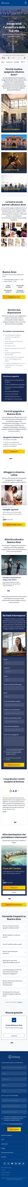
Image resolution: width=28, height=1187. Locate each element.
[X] (8, 1163)
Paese (5, 676)
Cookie (3, 1170)
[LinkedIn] (19, 1163)
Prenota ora (14, 451)
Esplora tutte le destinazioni (14, 904)
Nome (5, 659)
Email (5, 693)
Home (2, 62)
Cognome (6, 668)
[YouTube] (12, 1163)
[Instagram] (15, 1163)
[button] (14, 927)
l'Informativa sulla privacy (15, 1123)
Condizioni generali (5, 1172)
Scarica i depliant (14, 1129)
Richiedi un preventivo (14, 765)
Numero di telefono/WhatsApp (13, 684)
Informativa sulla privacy (6, 1167)
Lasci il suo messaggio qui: (11, 734)
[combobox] (14, 680)
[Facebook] (4, 1163)
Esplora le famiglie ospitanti (14, 524)
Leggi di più (14, 1036)
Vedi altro (20, 1002)
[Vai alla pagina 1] (11, 42)
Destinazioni (9, 62)
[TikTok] (23, 1163)
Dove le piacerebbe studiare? (12, 701)
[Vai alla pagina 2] (13, 42)
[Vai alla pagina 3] (16, 42)
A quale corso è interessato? (12, 709)
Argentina (16, 62)
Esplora (14, 892)
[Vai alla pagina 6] (20, 235)
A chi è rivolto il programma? (11, 726)
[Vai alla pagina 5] (18, 235)
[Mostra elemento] (4, 242)
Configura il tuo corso (14, 297)
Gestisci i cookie (5, 1174)
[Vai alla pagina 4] (16, 235)
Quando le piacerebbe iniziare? (12, 718)
